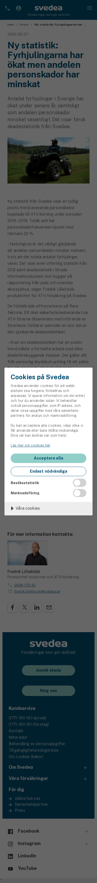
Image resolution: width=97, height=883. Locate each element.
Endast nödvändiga (48, 471)
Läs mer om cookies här (30, 445)
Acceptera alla (48, 458)
